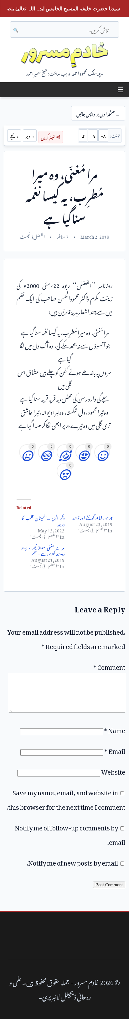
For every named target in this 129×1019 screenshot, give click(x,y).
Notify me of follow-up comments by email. (70, 834)
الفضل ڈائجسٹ (32, 236)
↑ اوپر (29, 135)
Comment (109, 666)
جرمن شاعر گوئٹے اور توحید (92, 516)
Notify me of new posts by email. (72, 861)
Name (114, 729)
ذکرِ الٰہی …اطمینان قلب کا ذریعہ (42, 520)
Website (113, 770)
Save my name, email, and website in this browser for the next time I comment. (66, 798)
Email (114, 750)
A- (92, 135)
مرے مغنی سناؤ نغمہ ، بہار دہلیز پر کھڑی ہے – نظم (42, 549)
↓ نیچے (14, 135)
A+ (103, 135)
